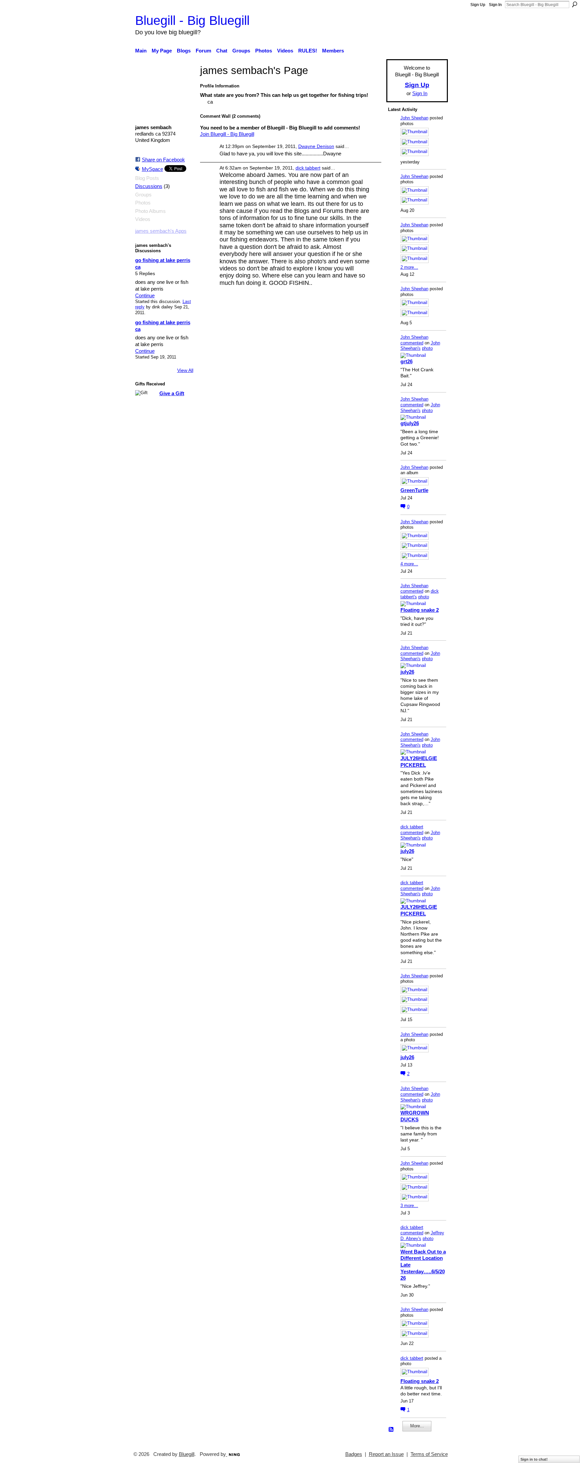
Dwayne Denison (316, 146)
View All (185, 370)
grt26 (406, 361)
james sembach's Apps (161, 231)
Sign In (495, 4)
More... (417, 1425)
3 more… (409, 1205)
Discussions (148, 186)
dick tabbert (308, 168)
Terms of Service (429, 1454)
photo (427, 348)
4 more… (409, 563)
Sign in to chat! (534, 1459)
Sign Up (477, 4)
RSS (391, 1430)
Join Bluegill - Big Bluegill (227, 134)
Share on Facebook (163, 159)
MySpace (152, 169)
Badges (353, 1454)
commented (411, 342)
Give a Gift (171, 393)
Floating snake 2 (419, 610)
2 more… (409, 267)
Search (574, 4)
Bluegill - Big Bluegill (192, 20)
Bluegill (186, 1454)
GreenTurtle (414, 490)
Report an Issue (386, 1454)
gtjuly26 (409, 423)
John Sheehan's (420, 345)
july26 (407, 672)
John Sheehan (414, 117)
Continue (145, 295)
